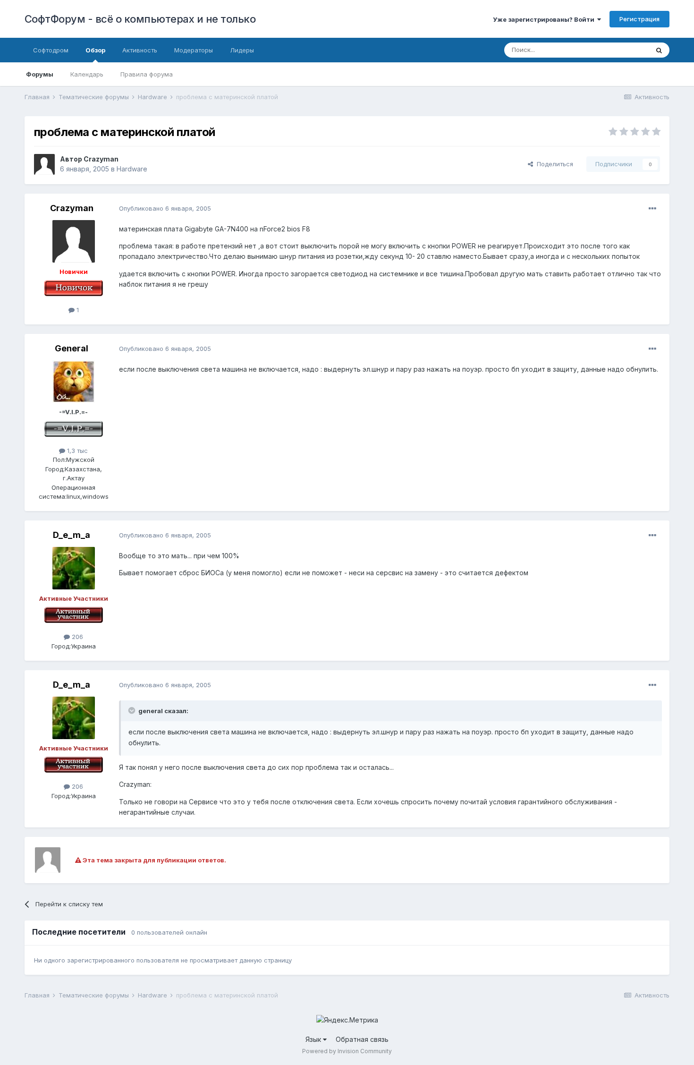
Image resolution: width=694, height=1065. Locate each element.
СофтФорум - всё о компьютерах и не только (140, 19)
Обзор (95, 50)
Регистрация (639, 19)
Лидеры (242, 50)
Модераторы (193, 50)
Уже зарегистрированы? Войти (545, 19)
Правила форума (146, 74)
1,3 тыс (76, 450)
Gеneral (71, 348)
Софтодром (50, 50)
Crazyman (101, 159)
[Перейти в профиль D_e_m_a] (73, 568)
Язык (314, 1039)
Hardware (132, 169)
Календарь (86, 74)
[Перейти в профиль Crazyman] (44, 164)
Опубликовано (165, 208)
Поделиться (553, 164)
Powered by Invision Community (347, 1051)
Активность (139, 50)
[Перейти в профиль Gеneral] (73, 381)
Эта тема (623, 49)
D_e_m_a (71, 535)
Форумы (39, 74)
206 (76, 636)
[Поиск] (659, 50)
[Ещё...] (652, 208)
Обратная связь (362, 1039)
